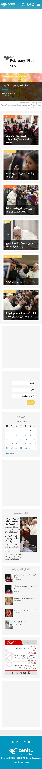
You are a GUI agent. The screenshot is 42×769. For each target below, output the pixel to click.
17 (7, 444)
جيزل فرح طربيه (7, 95)
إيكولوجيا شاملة (10, 187)
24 (7, 448)
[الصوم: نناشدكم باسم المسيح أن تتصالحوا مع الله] (21, 234)
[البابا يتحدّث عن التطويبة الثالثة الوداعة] (21, 164)
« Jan (7, 453)
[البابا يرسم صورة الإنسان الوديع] (21, 269)
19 (16, 444)
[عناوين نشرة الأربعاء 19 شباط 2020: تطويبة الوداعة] (21, 199)
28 (26, 448)
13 (21, 439)
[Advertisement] (21, 31)
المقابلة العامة (10, 152)
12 (16, 439)
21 (26, 444)
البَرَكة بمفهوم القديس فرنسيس (24, 598)
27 (21, 448)
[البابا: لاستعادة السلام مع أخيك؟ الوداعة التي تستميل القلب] (21, 304)
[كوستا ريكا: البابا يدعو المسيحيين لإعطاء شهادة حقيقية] (21, 129)
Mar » (12, 453)
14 (26, 439)
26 (16, 448)
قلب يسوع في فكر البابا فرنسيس (25, 610)
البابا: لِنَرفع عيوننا (19, 621)
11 (12, 439)
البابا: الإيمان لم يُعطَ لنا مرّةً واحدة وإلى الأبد (12, 538)
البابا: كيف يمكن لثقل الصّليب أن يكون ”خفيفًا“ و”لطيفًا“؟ (25, 588)
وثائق (7, 222)
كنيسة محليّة (9, 117)
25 (12, 448)
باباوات (7, 256)
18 (12, 444)
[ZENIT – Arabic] (11, 5)
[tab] (13, 642)
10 (7, 439)
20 (21, 444)
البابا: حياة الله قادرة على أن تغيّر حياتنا (25, 576)
